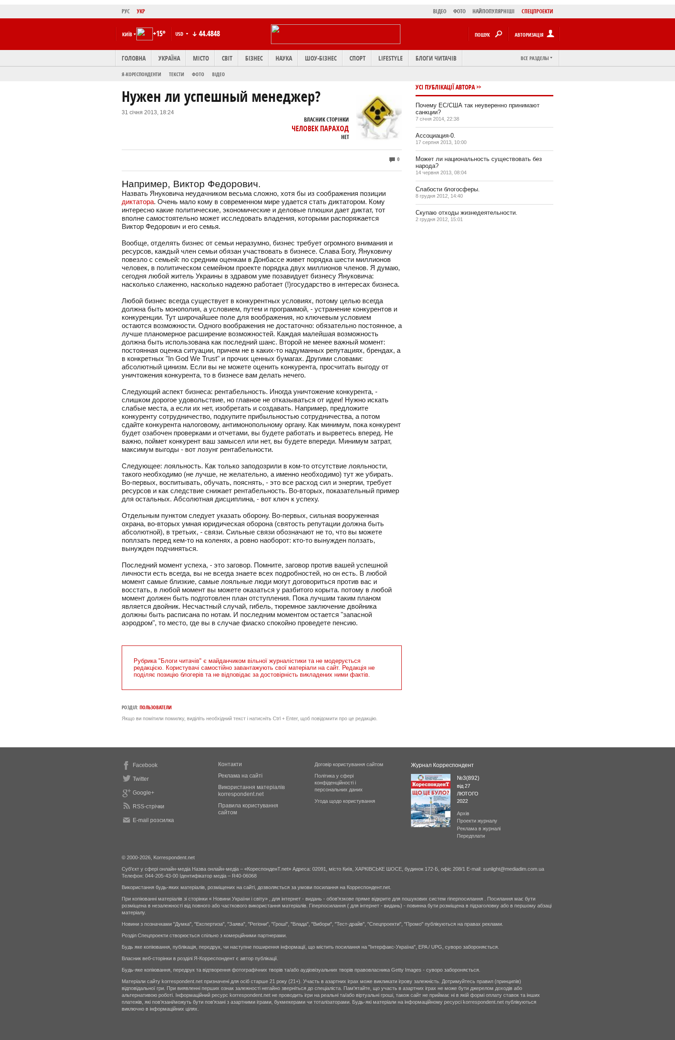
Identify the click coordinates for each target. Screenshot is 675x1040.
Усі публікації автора (445, 87)
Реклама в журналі (479, 828)
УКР (141, 11)
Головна (134, 58)
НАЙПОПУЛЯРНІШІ (493, 11)
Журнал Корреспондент (442, 765)
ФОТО (459, 11)
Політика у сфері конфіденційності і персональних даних (339, 782)
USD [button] (180, 33)
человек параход (320, 128)
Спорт (357, 58)
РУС (126, 11)
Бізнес (254, 58)
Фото (198, 74)
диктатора (138, 202)
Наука (284, 58)
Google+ (143, 793)
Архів (463, 813)
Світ (227, 58)
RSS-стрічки (148, 806)
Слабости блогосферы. (448, 189)
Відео (218, 74)
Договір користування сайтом (349, 764)
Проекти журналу (477, 820)
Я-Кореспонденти (141, 74)
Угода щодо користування (345, 801)
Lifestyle (390, 58)
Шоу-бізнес (321, 58)
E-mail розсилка (153, 820)
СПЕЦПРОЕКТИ (537, 11)
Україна (169, 58)
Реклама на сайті (240, 776)
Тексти (176, 74)
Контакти (230, 764)
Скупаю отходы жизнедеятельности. (467, 212)
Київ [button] (127, 34)
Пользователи (156, 707)
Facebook (145, 765)
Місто (201, 58)
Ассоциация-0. (436, 135)
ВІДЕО (439, 11)
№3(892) (468, 778)
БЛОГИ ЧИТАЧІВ (436, 58)
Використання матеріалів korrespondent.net (251, 790)
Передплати (471, 836)
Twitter (141, 779)
